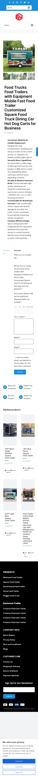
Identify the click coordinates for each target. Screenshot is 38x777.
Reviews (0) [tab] (6, 251)
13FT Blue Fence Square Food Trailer (28, 452)
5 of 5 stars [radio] (31, 309)
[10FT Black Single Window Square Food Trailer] (10, 430)
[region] (19, 758)
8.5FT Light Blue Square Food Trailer (10, 517)
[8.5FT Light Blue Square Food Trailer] (10, 495)
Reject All (19, 772)
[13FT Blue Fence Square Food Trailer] (28, 430)
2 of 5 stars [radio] (20, 309)
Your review (19, 317)
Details (13, 470)
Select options (8, 471)
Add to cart (25, 554)
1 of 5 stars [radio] (16, 309)
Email (17, 347)
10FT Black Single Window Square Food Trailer (10, 453)
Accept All (19, 761)
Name (17, 337)
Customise (19, 767)
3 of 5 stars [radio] (24, 309)
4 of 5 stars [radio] (27, 309)
